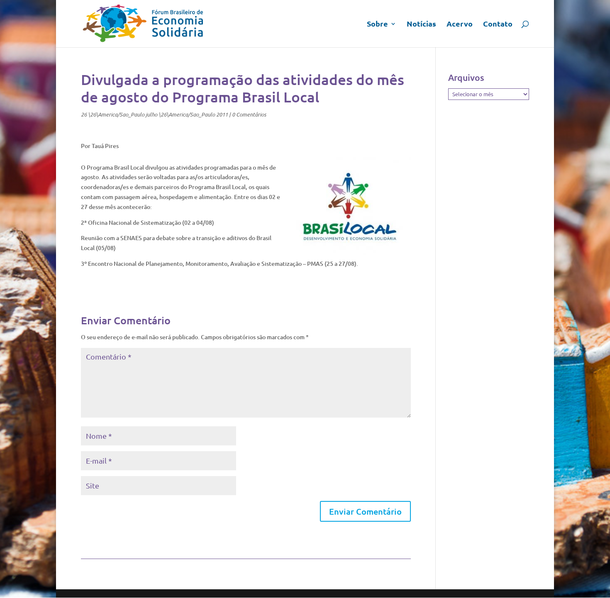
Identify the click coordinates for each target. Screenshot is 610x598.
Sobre (377, 24)
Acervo (460, 24)
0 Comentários (249, 114)
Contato (497, 24)
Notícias (421, 24)
